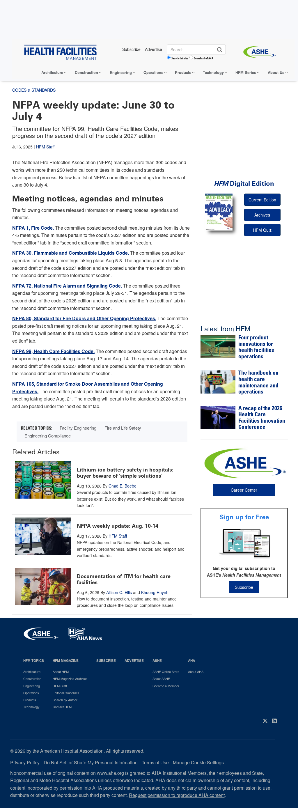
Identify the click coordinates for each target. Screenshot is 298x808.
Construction (86, 72)
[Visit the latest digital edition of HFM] (219, 212)
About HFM (61, 671)
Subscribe (244, 587)
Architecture (52, 72)
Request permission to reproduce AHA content (177, 795)
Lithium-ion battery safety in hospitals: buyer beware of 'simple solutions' (125, 473)
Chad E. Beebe (122, 486)
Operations (153, 72)
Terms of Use (155, 762)
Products (183, 72)
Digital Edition (244, 183)
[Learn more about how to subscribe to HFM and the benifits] (244, 543)
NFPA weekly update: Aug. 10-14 (117, 526)
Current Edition (262, 200)
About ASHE (161, 678)
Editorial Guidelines (66, 693)
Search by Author (65, 700)
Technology (213, 72)
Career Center (244, 490)
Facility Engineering (78, 428)
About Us (276, 72)
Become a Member (165, 686)
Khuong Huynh (154, 592)
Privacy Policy (25, 762)
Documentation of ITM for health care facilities (124, 579)
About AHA (195, 671)
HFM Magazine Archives (70, 678)
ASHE (157, 660)
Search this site (179, 58)
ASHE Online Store (165, 671)
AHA (191, 660)
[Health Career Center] (244, 462)
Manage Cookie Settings (198, 762)
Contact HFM (62, 707)
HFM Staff (45, 147)
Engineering (121, 72)
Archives (262, 215)
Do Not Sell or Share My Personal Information (91, 762)
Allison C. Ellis (119, 592)
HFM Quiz (262, 230)
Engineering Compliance (47, 436)
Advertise (134, 660)
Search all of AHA (203, 58)
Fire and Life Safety (122, 428)
